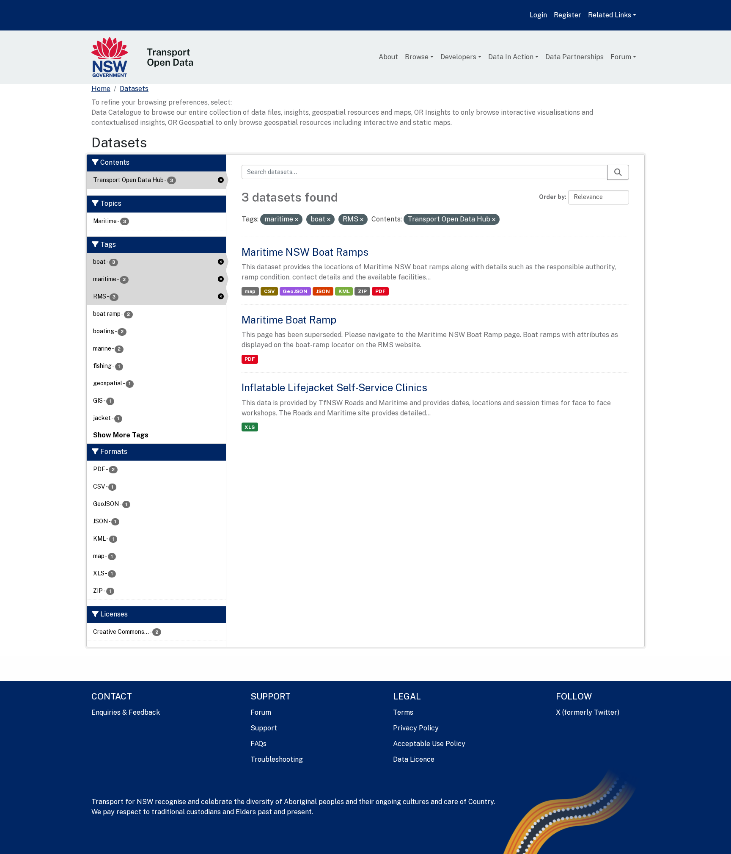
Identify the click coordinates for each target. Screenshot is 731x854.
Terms (403, 712)
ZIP (362, 291)
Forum (620, 57)
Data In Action (510, 57)
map (250, 291)
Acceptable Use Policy (429, 744)
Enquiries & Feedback (125, 712)
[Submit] (618, 172)
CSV (269, 291)
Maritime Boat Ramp (289, 320)
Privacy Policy (416, 728)
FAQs (258, 744)
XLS (250, 427)
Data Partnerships (574, 57)
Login (538, 15)
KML (344, 291)
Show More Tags (120, 435)
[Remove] (296, 219)
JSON (323, 291)
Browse (417, 57)
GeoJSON (295, 291)
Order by (552, 196)
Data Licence (413, 759)
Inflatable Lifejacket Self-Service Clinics (334, 387)
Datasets (134, 89)
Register (567, 15)
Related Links (609, 15)
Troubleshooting (276, 759)
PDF (380, 291)
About (388, 57)
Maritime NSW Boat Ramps (305, 252)
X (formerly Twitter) (587, 712)
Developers (458, 57)
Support (263, 728)
